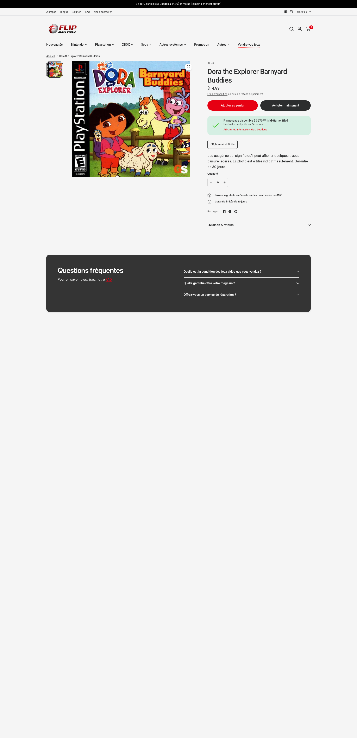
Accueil (50, 56)
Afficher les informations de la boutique (245, 129)
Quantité (212, 173)
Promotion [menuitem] (201, 44)
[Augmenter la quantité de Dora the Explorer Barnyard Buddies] (224, 182)
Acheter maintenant (285, 105)
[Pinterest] (235, 211)
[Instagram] (291, 11)
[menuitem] (52, 12)
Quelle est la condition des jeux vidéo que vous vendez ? (222, 271)
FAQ (87, 12)
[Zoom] (188, 67)
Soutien (77, 12)
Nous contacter (103, 12)
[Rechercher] (291, 29)
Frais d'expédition (217, 94)
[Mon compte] (300, 29)
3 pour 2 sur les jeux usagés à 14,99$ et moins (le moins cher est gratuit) (178, 3)
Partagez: (213, 211)
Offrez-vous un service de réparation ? (210, 295)
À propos (51, 12)
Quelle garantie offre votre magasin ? (209, 283)
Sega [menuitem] (144, 44)
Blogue (64, 12)
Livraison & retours (220, 225)
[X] (229, 211)
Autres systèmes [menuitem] (171, 44)
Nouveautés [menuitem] (54, 44)
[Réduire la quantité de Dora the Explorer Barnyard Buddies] (211, 182)
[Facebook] (286, 11)
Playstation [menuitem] (103, 44)
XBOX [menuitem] (126, 44)
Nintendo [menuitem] (77, 44)
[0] (307, 29)
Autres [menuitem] (221, 44)
